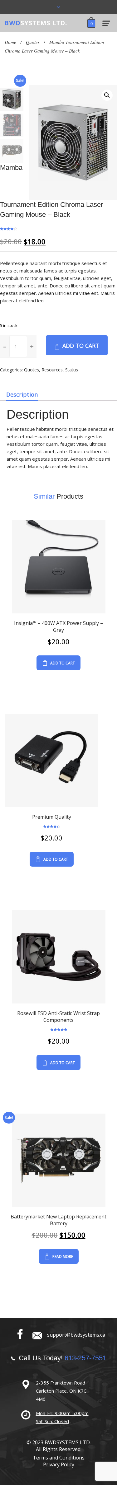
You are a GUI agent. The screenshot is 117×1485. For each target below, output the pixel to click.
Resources (52, 370)
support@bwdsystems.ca (76, 1334)
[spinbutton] (18, 346)
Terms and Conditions (59, 1457)
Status (71, 370)
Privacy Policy (58, 1464)
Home (10, 42)
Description (22, 394)
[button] (32, 346)
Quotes (33, 42)
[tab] (22, 394)
